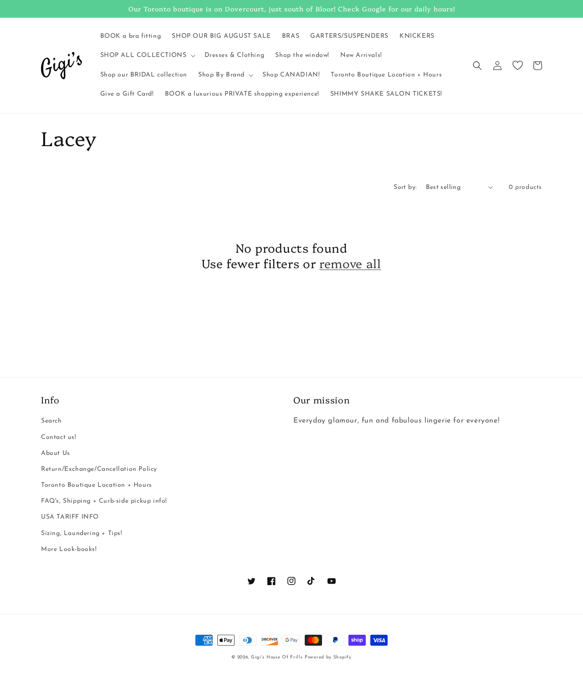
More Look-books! (69, 549)
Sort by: (405, 187)
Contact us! (59, 437)
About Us (55, 453)
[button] (147, 55)
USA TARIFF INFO (70, 517)
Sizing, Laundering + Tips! (82, 533)
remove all (350, 263)
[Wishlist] (517, 66)
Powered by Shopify (328, 657)
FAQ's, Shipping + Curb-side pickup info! (104, 501)
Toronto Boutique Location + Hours (96, 485)
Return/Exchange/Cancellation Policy (99, 469)
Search (51, 421)
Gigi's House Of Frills (276, 657)
